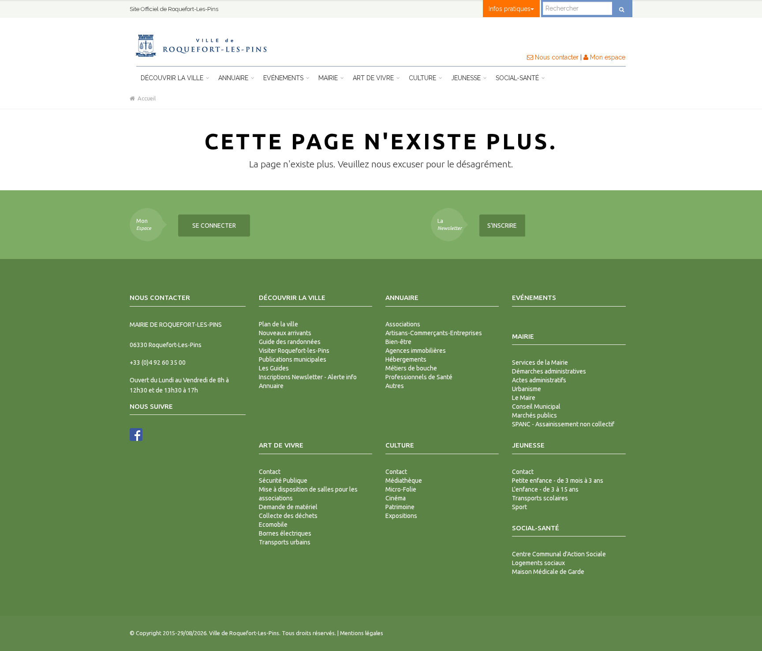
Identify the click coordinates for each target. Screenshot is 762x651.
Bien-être (398, 341)
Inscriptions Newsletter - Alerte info (308, 377)
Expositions (401, 515)
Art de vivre (374, 77)
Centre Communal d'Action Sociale (559, 554)
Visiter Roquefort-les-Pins (294, 350)
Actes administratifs (539, 380)
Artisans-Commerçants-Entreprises (433, 333)
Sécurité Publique (283, 480)
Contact (269, 471)
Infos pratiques (509, 8)
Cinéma (395, 498)
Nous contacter (556, 57)
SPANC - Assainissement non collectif (563, 424)
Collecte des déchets (288, 515)
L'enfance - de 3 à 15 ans (545, 489)
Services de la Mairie (540, 362)
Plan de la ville (278, 324)
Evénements (284, 77)
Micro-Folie (400, 489)
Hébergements (405, 359)
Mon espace (606, 57)
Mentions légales (361, 633)
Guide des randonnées (290, 341)
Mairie (329, 77)
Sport (519, 506)
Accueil (145, 98)
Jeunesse (466, 77)
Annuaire (234, 77)
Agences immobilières (415, 350)
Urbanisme (526, 388)
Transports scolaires (540, 498)
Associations (402, 324)
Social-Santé (518, 77)
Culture (423, 77)
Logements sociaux (538, 562)
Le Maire (523, 397)
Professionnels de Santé (418, 377)
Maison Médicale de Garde (548, 571)
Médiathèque (403, 480)
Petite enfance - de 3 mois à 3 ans (557, 480)
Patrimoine (400, 506)
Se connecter (214, 225)
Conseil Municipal (536, 406)
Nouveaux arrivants (285, 333)
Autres (394, 385)
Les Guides (274, 368)
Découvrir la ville (173, 77)
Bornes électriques (285, 533)
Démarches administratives (549, 371)
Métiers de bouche (411, 368)
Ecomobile (273, 524)
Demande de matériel (288, 506)
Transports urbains (284, 542)
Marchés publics (534, 415)
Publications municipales (292, 359)
